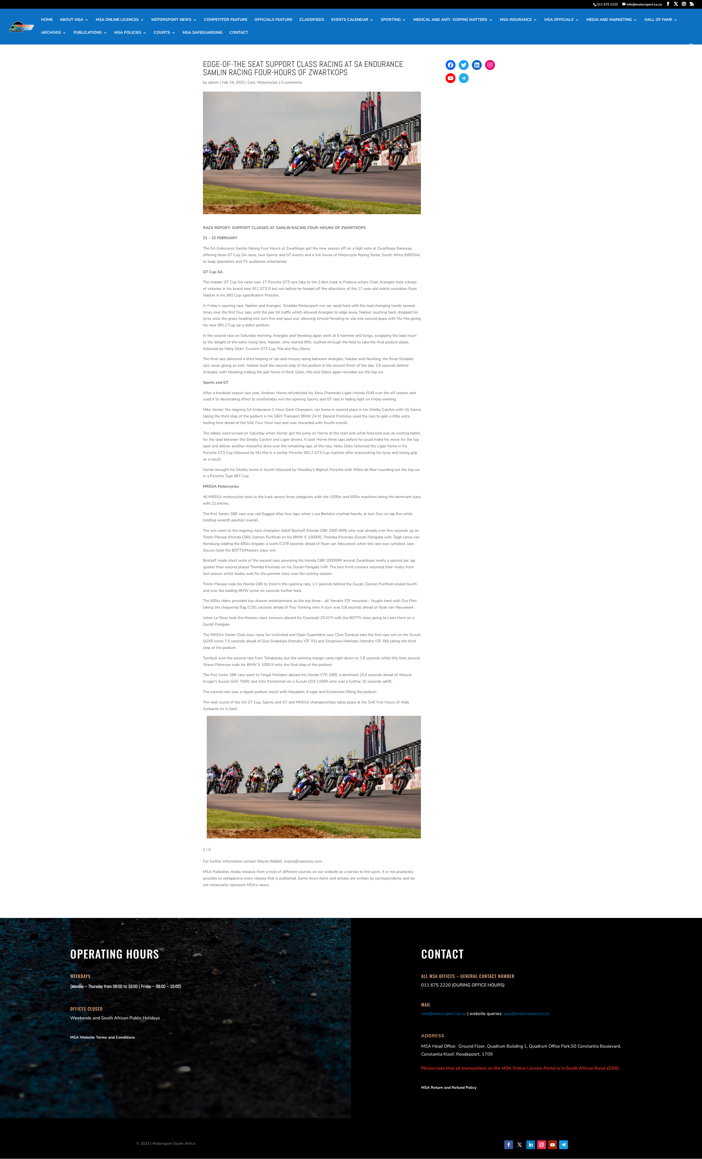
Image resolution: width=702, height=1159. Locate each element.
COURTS (162, 33)
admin (213, 82)
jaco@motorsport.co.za (526, 1014)
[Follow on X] (519, 1144)
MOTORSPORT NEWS (171, 20)
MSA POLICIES (127, 33)
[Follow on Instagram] (541, 1144)
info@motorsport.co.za (443, 1014)
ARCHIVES (51, 33)
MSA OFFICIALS (559, 20)
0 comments (291, 82)
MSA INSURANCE (516, 20)
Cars (251, 82)
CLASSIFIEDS (311, 20)
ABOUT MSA (71, 20)
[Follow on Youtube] (552, 1144)
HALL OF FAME (658, 20)
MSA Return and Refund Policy (448, 1087)
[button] (209, 777)
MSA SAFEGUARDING (202, 33)
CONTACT (239, 33)
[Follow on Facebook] (508, 1144)
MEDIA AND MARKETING (609, 20)
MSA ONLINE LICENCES (117, 20)
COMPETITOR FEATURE (225, 20)
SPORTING (391, 20)
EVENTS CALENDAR (349, 20)
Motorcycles (267, 82)
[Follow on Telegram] (563, 1144)
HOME (47, 20)
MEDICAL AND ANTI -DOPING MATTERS (450, 20)
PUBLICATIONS (87, 33)
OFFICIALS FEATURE (273, 20)
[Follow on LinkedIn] (530, 1144)
